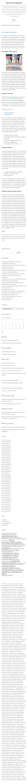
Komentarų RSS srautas (7, 523)
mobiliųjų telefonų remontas (7, 682)
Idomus (3, 231)
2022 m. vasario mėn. (6, 486)
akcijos (6, 533)
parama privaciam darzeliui (10, 734)
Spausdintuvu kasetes (21, 760)
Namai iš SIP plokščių (11, 717)
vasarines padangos (7, 575)
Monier (7, 758)
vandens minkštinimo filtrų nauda (8, 625)
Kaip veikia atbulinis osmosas (8, 362)
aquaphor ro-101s (17, 646)
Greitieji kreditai (8, 114)
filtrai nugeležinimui (20, 587)
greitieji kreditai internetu (8, 545)
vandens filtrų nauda (12, 594)
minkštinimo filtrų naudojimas (11, 590)
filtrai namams (10, 604)
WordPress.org (5, 525)
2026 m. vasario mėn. (6, 440)
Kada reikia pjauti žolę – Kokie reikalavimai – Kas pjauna (13, 427)
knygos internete (11, 546)
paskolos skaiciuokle (21, 563)
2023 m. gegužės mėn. (6, 476)
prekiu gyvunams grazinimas (17, 750)
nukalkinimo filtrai (10, 557)
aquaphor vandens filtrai (17, 632)
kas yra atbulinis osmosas (10, 597)
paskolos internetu (6, 238)
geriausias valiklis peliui (6, 694)
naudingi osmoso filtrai (18, 599)
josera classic (12, 698)
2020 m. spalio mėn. (6, 511)
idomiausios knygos (19, 545)
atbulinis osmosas (9, 536)
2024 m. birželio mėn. (6, 467)
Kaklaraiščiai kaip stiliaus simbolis (9, 284)
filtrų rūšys (13, 587)
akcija (3, 533)
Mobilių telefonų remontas (7, 298)
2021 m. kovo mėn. (6, 502)
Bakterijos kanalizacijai (8, 423)
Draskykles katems (11, 764)
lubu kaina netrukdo (11, 739)
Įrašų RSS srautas (5, 521)
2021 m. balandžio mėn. (7, 500)
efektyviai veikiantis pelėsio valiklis (8, 696)
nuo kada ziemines (20, 726)
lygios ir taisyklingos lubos (10, 778)
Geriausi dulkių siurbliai (6, 708)
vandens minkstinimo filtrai (12, 572)
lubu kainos (12, 743)
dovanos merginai (11, 538)
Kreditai (8, 234)
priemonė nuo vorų (11, 665)
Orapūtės (14, 746)
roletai (3, 564)
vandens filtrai (8, 565)
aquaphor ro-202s (20, 653)
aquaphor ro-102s (5, 654)
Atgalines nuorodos (21, 757)
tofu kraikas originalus (6, 750)
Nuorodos (4, 764)
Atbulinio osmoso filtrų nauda (8, 365)
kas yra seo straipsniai (9, 700)
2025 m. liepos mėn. (6, 448)
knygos (4, 546)
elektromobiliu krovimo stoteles (8, 752)
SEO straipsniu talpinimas (8, 395)
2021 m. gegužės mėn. (6, 499)
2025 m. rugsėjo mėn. (6, 445)
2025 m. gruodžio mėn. (6, 441)
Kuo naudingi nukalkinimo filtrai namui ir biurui (12, 292)
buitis (14, 722)
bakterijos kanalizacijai (7, 537)
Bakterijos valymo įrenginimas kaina (9, 713)
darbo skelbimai (18, 537)
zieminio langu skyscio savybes (8, 731)
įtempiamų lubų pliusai (15, 772)
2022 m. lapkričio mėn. (6, 478)
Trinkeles (15, 758)
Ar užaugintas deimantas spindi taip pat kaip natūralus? (13, 270)
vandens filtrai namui (11, 568)
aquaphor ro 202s (12, 660)
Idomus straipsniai (8, 583)
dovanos (4, 538)
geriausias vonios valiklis (11, 686)
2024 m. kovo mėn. (6, 473)
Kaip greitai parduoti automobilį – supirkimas (11, 403)
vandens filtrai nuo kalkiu (13, 570)
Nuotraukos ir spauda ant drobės (9, 390)
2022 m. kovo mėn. (6, 485)
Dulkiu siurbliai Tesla (16, 708)
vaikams (18, 722)
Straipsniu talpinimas (8, 408)
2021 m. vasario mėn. (6, 504)
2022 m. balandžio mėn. (7, 483)
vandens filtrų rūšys (9, 616)
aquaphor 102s (5, 660)
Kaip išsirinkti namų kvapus (7, 268)
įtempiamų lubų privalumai (15, 776)
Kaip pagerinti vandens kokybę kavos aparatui (11, 370)
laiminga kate (8, 746)
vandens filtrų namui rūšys (12, 609)
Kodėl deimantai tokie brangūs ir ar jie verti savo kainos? (14, 279)
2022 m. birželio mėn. (6, 481)
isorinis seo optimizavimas (7, 701)
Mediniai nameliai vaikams (10, 755)
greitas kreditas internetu (17, 544)
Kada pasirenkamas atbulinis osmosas (10, 272)
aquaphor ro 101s (19, 658)
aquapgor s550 (9, 648)
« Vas (3, 331)
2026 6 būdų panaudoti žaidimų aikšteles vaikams (12, 382)
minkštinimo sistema (22, 590)
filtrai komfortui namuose (15, 602)
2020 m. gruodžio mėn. (6, 507)
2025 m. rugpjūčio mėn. (7, 447)
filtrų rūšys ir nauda (6, 592)
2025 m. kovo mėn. (6, 452)
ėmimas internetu (15, 97)
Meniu (14, 19)
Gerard (11, 758)
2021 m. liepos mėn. (6, 495)
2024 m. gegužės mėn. (6, 469)
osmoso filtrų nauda (12, 589)
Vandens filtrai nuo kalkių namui (9, 263)
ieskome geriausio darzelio (16, 736)
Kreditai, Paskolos (9, 769)
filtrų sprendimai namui (13, 608)
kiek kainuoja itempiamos (20, 741)
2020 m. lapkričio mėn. (6, 509)
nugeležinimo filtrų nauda (7, 623)
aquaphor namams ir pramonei (15, 639)
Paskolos (13, 234)
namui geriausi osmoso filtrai (17, 618)
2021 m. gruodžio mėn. (6, 490)
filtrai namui (4, 620)
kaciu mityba (12, 753)
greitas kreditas (6, 544)
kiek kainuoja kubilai (11, 684)
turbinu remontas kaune (15, 745)
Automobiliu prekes (16, 762)
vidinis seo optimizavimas (18, 701)
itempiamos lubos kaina (9, 741)
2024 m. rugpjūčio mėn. (7, 464)
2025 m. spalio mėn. (6, 443)
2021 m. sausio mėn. (6, 505)
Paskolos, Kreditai (16, 767)
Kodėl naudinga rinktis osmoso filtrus (10, 280)
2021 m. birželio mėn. (6, 497)
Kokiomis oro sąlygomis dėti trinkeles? (10, 340)
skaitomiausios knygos (11, 564)
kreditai (5, 548)
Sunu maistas (23, 762)
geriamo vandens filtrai (12, 542)
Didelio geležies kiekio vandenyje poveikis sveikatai (12, 368)
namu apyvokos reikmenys (7, 722)
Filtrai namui (6, 359)
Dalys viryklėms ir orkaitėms (7, 720)
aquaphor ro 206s (20, 660)
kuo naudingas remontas (7, 693)
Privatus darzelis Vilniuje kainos (18, 712)
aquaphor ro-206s (21, 654)
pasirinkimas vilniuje (6, 736)
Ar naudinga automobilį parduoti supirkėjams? (12, 261)
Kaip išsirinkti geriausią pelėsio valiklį (9, 294)
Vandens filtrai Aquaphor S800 (8, 289)
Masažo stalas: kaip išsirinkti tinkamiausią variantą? (12, 282)
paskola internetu (6, 561)
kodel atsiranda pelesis (11, 729)
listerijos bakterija (20, 729)
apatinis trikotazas (12, 533)
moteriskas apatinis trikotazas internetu (12, 549)
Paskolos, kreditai (17, 769)
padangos (16, 559)
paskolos (22, 39)
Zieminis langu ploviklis (21, 746)
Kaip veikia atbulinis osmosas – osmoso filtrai (11, 343)
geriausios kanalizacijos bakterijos (13, 732)
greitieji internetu (19, 771)
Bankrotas (18, 753)
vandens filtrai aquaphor (6, 635)
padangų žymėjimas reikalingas (8, 689)
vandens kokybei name (11, 613)
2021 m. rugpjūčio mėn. (7, 493)
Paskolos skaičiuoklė (9, 112)
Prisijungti (4, 519)
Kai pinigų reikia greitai (9, 32)
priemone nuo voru (16, 663)
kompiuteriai (19, 546)
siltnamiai (7, 745)
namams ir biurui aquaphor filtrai (15, 649)
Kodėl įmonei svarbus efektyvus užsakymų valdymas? (13, 273)
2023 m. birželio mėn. (6, 474)
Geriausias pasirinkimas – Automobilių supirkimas (12, 388)
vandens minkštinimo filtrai (15, 622)
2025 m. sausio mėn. (6, 455)
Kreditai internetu (19, 764)
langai (3, 549)
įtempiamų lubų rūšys (21, 779)
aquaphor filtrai (5, 634)
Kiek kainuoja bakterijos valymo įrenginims (15, 719)
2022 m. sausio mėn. (6, 488)
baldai (14, 537)
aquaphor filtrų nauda (16, 641)
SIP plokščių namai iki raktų (16, 703)
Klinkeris (5, 336)
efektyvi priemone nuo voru (17, 694)
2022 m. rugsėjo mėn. (6, 479)
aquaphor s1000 (16, 648)
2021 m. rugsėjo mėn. (6, 492)
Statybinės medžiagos (6, 762)
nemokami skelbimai (15, 550)
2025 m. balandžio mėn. (7, 450)
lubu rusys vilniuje (19, 743)
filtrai (11, 540)
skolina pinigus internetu (15, 238)
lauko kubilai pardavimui (20, 668)
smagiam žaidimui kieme (14, 675)
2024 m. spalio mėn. (6, 460)
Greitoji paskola (9, 767)
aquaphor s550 (18, 656)
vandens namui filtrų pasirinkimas (14, 611)
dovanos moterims (21, 538)
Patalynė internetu (7, 348)
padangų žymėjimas (6, 585)
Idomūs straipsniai (14, 3)
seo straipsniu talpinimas (7, 632)
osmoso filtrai (8, 559)
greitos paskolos (11, 771)
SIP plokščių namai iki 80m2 (17, 705)
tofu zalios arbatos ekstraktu (19, 748)
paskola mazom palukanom (15, 236)
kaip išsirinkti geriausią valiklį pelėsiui (13, 674)
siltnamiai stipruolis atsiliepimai (8, 727)
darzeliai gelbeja (20, 734)
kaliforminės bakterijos (14, 710)
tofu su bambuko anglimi (7, 748)
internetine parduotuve (17, 583)
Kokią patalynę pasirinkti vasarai (8, 351)
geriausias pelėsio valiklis (18, 670)
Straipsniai (4, 765)
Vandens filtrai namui (6, 299)
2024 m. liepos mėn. (6, 466)
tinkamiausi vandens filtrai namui (8, 606)
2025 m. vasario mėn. (6, 453)
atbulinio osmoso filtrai (6, 596)
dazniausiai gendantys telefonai (14, 679)
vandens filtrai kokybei (18, 604)
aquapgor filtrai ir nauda (9, 642)
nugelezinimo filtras (10, 553)
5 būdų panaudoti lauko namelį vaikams (10, 380)
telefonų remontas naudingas (15, 677)
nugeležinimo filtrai (10, 555)
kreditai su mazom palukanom (16, 548)
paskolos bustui (18, 752)
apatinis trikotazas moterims (8, 534)
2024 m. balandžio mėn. (7, 471)
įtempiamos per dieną (12, 779)
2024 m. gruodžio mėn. (6, 457)
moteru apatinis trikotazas (7, 550)
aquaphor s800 (10, 646)
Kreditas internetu (10, 765)
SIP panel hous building (18, 720)
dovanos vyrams (5, 540)
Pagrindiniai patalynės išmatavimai (9, 354)
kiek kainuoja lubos (5, 743)
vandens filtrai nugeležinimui (18, 623)
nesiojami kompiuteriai (7, 551)
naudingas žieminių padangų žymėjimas (18, 691)
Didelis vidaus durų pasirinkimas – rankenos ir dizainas (13, 291)
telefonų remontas (19, 665)
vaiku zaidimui (18, 731)
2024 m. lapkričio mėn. (6, 459)
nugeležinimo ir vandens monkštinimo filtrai (10, 627)
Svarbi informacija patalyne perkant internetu (11, 296)
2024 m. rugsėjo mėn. (6, 462)
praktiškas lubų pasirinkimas (11, 774)
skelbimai (20, 564)
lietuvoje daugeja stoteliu (20, 687)
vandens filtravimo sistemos (17, 601)
